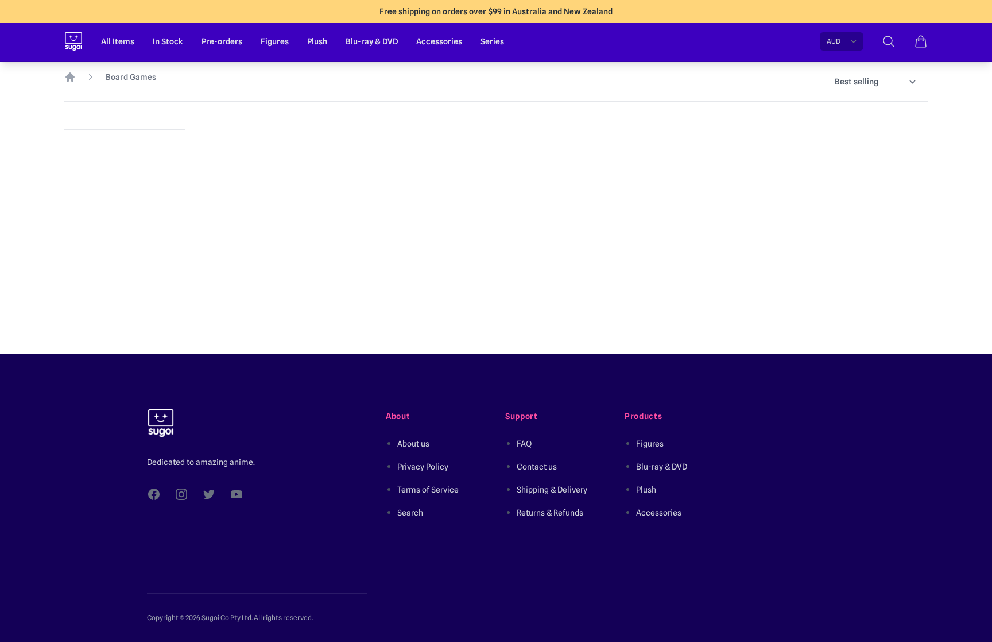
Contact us (537, 466)
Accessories (439, 41)
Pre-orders (222, 41)
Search (410, 512)
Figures (275, 41)
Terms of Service (428, 489)
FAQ (524, 443)
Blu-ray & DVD (372, 41)
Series (492, 41)
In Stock (168, 41)
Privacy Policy (422, 466)
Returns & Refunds (550, 512)
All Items (117, 41)
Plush (317, 41)
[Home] (70, 77)
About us (413, 443)
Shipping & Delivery (552, 489)
